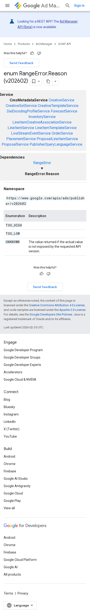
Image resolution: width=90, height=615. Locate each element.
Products (24, 44)
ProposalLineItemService (57, 139)
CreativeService (61, 100)
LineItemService (21, 128)
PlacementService (21, 139)
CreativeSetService (21, 105)
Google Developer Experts (22, 365)
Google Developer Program (23, 350)
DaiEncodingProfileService (28, 111)
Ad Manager (51, 6)
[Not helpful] (39, 53)
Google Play (12, 501)
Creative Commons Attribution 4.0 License (56, 305)
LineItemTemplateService (56, 128)
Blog (7, 399)
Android (9, 456)
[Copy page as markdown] (48, 81)
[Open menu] (7, 5)
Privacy (23, 593)
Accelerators (13, 372)
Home (8, 44)
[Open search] (67, 5)
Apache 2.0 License (72, 310)
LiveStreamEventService (31, 133)
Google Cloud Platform (20, 560)
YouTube (10, 436)
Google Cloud (13, 493)
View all (9, 508)
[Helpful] (32, 53)
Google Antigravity (17, 486)
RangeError (42, 163)
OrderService (62, 133)
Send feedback (21, 63)
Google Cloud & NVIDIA (20, 379)
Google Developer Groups (22, 357)
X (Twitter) (11, 429)
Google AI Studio (16, 478)
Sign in (79, 5)
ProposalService (15, 144)
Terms (8, 593)
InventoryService (42, 117)
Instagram (11, 414)
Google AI (11, 567)
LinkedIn (10, 422)
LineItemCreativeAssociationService (42, 122)
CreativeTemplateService (58, 105)
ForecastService (64, 111)
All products (12, 574)
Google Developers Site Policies (51, 314)
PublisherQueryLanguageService (56, 144)
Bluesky (9, 407)
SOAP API (64, 44)
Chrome (9, 464)
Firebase (10, 471)
